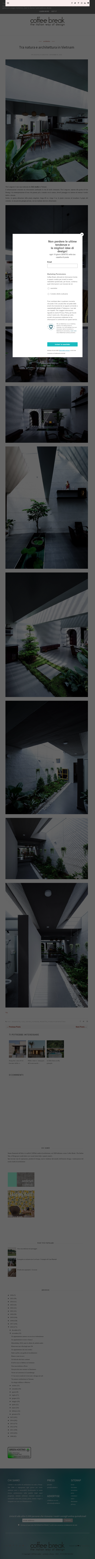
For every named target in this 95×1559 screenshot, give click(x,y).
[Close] (82, 234)
